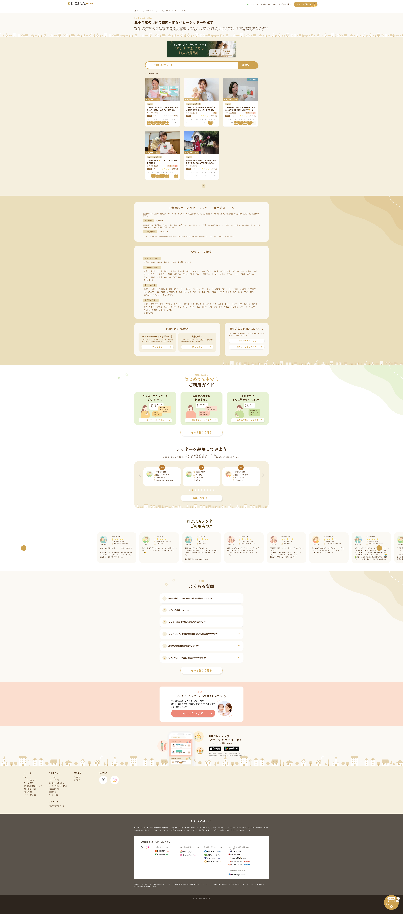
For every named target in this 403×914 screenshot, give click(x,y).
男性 (223, 289)
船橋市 (166, 271)
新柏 (145, 307)
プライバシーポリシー (204, 884)
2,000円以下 (161, 292)
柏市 (242, 271)
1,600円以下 (149, 292)
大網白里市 (177, 277)
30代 (246, 292)
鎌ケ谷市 (177, 274)
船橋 (215, 307)
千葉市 (146, 271)
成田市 (209, 271)
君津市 (185, 274)
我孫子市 (162, 274)
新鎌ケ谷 (152, 307)
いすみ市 (167, 277)
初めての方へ (253, 4)
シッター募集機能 (215, 457)
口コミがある (168, 295)
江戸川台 (168, 304)
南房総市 (250, 274)
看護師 (217, 289)
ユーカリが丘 (250, 307)
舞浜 (220, 307)
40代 (252, 292)
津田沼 (185, 307)
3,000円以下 (172, 292)
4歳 (199, 292)
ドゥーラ (210, 289)
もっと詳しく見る (201, 670)
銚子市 (153, 271)
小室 (240, 304)
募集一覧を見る (201, 498)
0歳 (180, 292)
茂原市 (202, 271)
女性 (229, 289)
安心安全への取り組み (268, 4)
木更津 (220, 304)
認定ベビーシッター (176, 289)
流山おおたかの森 (150, 310)
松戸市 (188, 271)
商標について (157, 886)
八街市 (222, 274)
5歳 (203, 292)
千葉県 (173, 262)
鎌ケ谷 (198, 304)
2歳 (189, 292)
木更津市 (181, 271)
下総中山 (247, 304)
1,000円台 (252, 289)
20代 (240, 292)
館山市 (173, 271)
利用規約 (144, 884)
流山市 (146, 274)
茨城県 (146, 262)
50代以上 (147, 295)
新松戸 (166, 307)
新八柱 (173, 307)
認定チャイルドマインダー (195, 289)
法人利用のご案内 (285, 4)
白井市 (236, 274)
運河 (162, 304)
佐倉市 (215, 271)
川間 (214, 304)
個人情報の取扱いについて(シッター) (161, 884)
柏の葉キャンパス (165, 310)
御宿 (175, 304)
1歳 (185, 292)
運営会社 (137, 884)
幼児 (234, 292)
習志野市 (235, 271)
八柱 (242, 307)
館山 (179, 307)
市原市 (255, 271)
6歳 (208, 292)
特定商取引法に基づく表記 (142, 886)
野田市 (195, 271)
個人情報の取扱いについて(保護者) (185, 884)
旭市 (228, 271)
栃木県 (153, 262)
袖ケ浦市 (215, 274)
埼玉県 (166, 262)
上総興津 (186, 304)
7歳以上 (215, 292)
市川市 (159, 271)
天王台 (192, 307)
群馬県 (159, 262)
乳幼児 (228, 292)
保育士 (154, 289)
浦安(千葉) (154, 304)
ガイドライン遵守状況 (220, 884)
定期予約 (147, 289)
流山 (198, 307)
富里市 (242, 274)
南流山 (226, 307)
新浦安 (254, 304)
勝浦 (192, 304)
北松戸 (234, 304)
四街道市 (206, 274)
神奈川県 (188, 262)
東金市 (222, 271)
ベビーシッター (196, 28)
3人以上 (243, 289)
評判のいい (157, 295)
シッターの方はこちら (304, 4)
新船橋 (159, 307)
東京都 (180, 262)
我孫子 (146, 304)
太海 (210, 307)
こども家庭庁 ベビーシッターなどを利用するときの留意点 (246, 884)
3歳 (194, 292)
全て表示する (149, 280)
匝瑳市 (146, 277)
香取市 (153, 277)
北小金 (227, 304)
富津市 (192, 274)
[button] (189, 490)
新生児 (221, 292)
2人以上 (235, 289)
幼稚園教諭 (163, 289)
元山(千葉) (235, 307)
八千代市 (154, 274)
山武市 (159, 277)
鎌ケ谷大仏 (207, 304)
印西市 (229, 274)
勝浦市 (248, 271)
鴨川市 (169, 274)
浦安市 (198, 274)
